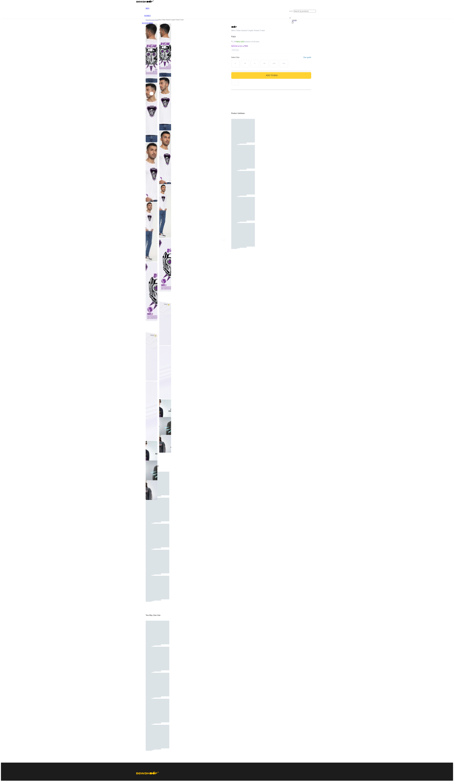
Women (147, 16)
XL (264, 63)
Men (147, 8)
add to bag (272, 75)
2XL (274, 63)
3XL (283, 63)
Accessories (147, 23)
